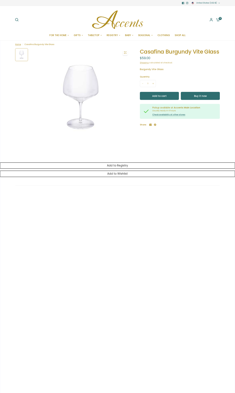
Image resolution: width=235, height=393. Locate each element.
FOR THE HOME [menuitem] (58, 35)
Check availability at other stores (168, 115)
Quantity (145, 76)
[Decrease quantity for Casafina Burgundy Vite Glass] (142, 83)
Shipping (144, 62)
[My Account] (211, 20)
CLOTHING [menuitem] (163, 35)
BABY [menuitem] (128, 35)
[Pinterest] (155, 125)
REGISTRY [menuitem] (112, 35)
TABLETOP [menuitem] (93, 35)
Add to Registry (117, 165)
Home (18, 44)
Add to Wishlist (117, 174)
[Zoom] (125, 52)
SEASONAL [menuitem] (144, 35)
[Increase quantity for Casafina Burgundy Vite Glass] (153, 83)
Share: (143, 125)
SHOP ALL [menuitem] (180, 35)
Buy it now (200, 96)
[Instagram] (187, 3)
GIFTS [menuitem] (77, 35)
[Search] (17, 19)
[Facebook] (183, 3)
